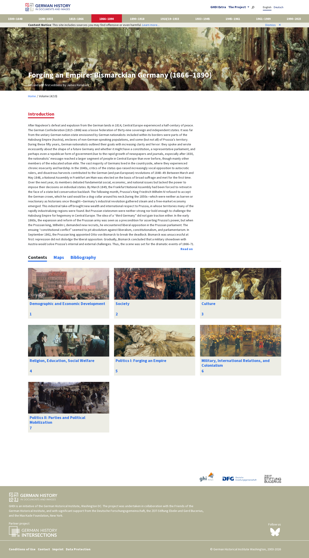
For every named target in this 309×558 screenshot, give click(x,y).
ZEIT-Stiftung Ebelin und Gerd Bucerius (177, 511)
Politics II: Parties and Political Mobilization (57, 420)
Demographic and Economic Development (67, 303)
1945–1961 (233, 19)
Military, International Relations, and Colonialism (236, 363)
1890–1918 (137, 19)
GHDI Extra (218, 7)
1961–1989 (263, 19)
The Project (237, 7)
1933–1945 (202, 19)
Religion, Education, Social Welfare (62, 360)
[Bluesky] (275, 532)
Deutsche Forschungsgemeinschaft (121, 511)
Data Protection (78, 549)
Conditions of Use (22, 549)
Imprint (58, 549)
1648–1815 (45, 19)
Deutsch (278, 7)
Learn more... (150, 25)
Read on (187, 249)
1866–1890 (106, 19)
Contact (44, 549)
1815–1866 (76, 19)
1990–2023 (294, 19)
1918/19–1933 (169, 19)
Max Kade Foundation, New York (41, 515)
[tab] (37, 257)
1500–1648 (15, 19)
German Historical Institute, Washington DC (72, 506)
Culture (208, 303)
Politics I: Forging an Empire (141, 360)
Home (32, 96)
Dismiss (273, 25)
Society (122, 303)
